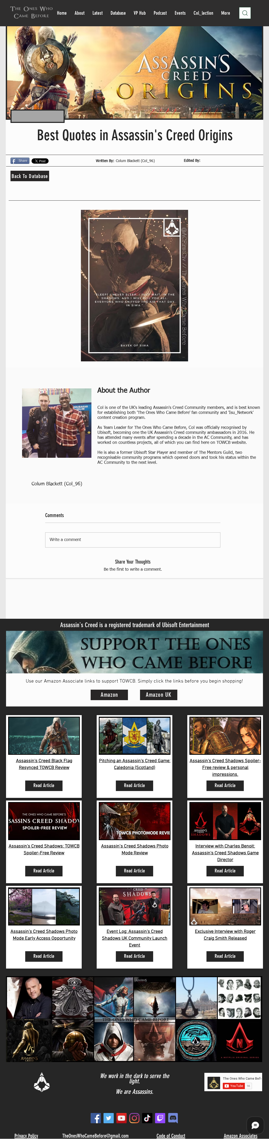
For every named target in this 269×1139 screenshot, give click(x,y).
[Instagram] (134, 1118)
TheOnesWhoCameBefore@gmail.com (95, 1136)
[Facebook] (96, 1118)
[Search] (245, 13)
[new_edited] (173, 1118)
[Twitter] (109, 1118)
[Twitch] (160, 1118)
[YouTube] (121, 1118)
